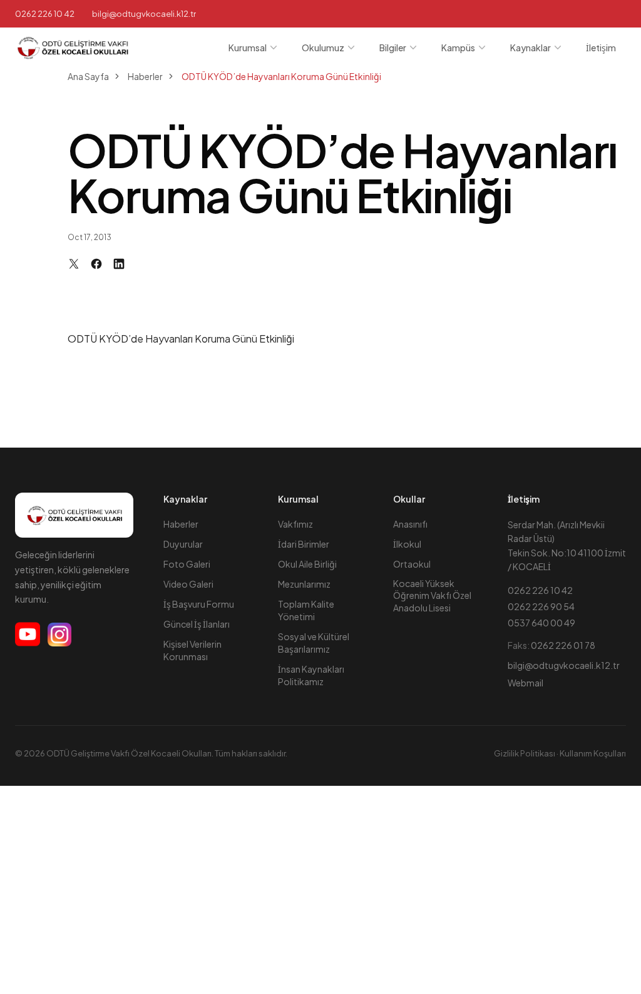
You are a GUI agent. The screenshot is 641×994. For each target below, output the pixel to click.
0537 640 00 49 (541, 622)
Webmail (525, 682)
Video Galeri (188, 584)
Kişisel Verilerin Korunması (192, 650)
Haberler (180, 524)
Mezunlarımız (304, 584)
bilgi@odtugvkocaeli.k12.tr (564, 665)
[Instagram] (59, 634)
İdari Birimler (303, 544)
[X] (74, 264)
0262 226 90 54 (541, 606)
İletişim (601, 47)
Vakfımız (295, 524)
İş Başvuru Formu (198, 604)
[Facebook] (96, 264)
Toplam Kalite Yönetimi (306, 610)
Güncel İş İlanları (196, 624)
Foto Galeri (186, 564)
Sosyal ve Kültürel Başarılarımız (313, 643)
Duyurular (183, 544)
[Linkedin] (119, 264)
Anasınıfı (410, 524)
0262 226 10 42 (44, 14)
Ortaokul (412, 564)
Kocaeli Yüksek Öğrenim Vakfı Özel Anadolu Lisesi (432, 595)
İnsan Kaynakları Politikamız (311, 675)
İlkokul (407, 544)
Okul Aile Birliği (307, 564)
